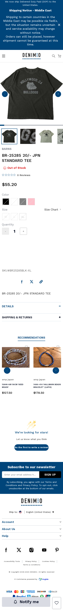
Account (8, 522)
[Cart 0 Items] (59, 56)
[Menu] (3, 56)
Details (8, 306)
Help (5, 536)
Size (4, 209)
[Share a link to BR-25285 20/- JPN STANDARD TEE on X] (31, 282)
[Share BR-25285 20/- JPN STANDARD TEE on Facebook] (22, 282)
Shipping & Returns (17, 317)
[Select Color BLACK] (6, 202)
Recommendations (31, 337)
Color (5, 194)
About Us (8, 529)
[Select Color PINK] (31, 202)
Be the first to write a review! (31, 447)
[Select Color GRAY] (23, 202)
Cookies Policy (48, 561)
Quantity (8, 224)
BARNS (6, 149)
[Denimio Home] (31, 56)
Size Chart (51, 209)
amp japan (8, 379)
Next (58, 95)
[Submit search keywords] (53, 56)
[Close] (59, 25)
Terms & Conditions (31, 565)
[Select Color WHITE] (14, 202)
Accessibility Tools (12, 561)
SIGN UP (50, 474)
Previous (5, 95)
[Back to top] (56, 574)
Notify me (29, 601)
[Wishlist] (56, 603)
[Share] (41, 282)
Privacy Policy (30, 485)
